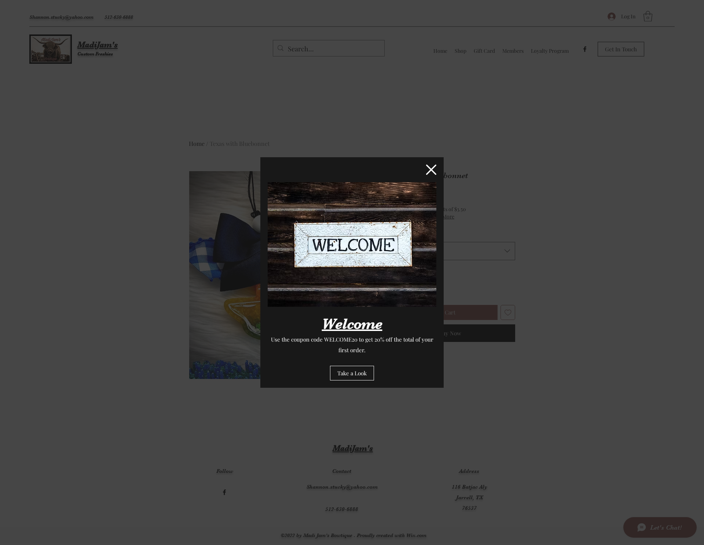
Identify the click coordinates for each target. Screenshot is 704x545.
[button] (431, 170)
